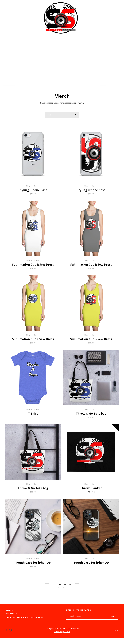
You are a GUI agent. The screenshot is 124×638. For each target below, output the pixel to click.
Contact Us (11, 614)
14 (59, 588)
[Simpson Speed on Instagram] (10, 630)
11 (60, 585)
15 (64, 588)
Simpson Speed (64, 628)
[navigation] (8, 19)
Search (9, 610)
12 (65, 585)
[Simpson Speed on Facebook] (6, 630)
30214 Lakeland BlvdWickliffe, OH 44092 (24, 617)
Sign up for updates (78, 610)
